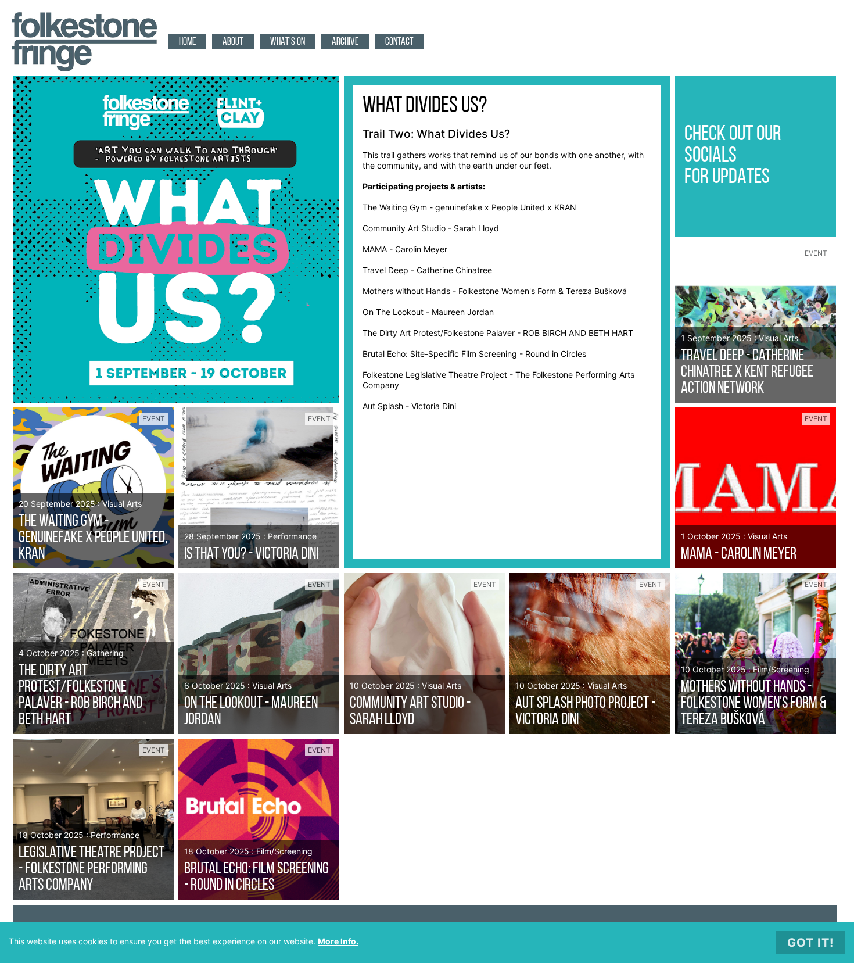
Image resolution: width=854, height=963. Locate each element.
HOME (187, 42)
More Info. (338, 941)
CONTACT (399, 42)
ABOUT (233, 42)
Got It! (810, 943)
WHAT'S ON (287, 42)
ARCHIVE (345, 42)
